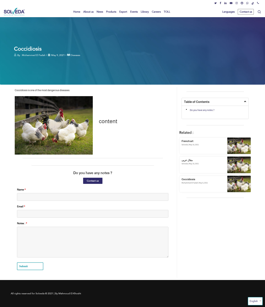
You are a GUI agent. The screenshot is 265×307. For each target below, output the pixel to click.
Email (21, 206)
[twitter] (215, 3)
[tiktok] (253, 3)
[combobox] (255, 301)
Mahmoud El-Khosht (69, 293)
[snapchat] (242, 3)
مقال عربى (187, 160)
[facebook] (220, 3)
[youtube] (231, 3)
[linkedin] (225, 3)
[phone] (258, 3)
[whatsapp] (247, 3)
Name (21, 189)
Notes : (22, 223)
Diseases (75, 55)
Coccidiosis (188, 179)
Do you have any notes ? (202, 110)
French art (187, 141)
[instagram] (237, 3)
